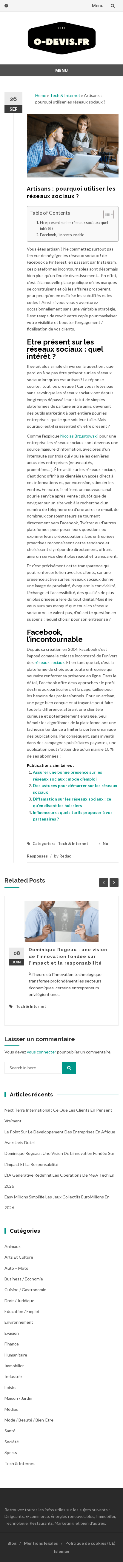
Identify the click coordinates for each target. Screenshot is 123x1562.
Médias (11, 1409)
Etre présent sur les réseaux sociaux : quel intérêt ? (74, 225)
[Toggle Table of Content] (105, 214)
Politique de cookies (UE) (90, 1543)
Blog (11, 1543)
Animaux (12, 1246)
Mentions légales (41, 1543)
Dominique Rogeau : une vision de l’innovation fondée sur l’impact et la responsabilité (68, 956)
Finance (11, 1343)
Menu (98, 5)
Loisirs (10, 1387)
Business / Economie (23, 1278)
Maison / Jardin (18, 1398)
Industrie (13, 1376)
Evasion (11, 1333)
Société (11, 1441)
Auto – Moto (16, 1268)
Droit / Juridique (19, 1300)
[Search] (69, 1068)
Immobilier (14, 1365)
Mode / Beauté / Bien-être (28, 1419)
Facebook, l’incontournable (62, 235)
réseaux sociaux (49, 662)
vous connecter (41, 1051)
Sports (10, 1452)
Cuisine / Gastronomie (25, 1289)
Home (40, 95)
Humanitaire (15, 1354)
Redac (65, 856)
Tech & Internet (65, 95)
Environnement (18, 1322)
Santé (10, 1430)
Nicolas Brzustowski (79, 435)
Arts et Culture (18, 1257)
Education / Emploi (21, 1311)
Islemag (61, 1551)
